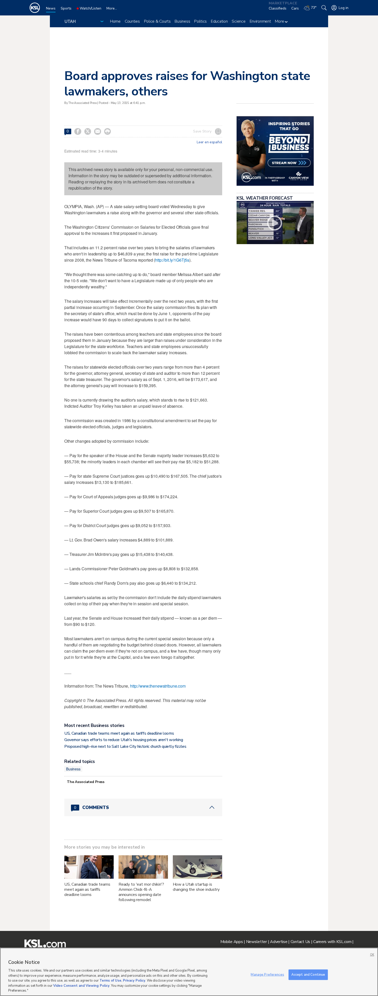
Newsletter (256, 942)
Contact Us (300, 942)
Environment (260, 21)
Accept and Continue (308, 974)
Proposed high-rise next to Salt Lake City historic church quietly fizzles (125, 746)
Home (115, 21)
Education (219, 21)
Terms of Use (110, 980)
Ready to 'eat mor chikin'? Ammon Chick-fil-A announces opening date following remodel (141, 892)
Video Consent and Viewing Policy (81, 985)
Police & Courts (157, 21)
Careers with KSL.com (332, 942)
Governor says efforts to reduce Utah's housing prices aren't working (123, 740)
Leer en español (209, 142)
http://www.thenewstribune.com (158, 686)
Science (238, 21)
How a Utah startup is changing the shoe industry (196, 887)
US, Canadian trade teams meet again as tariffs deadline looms (119, 733)
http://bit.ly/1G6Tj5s (172, 260)
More (280, 21)
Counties (132, 21)
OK (372, 955)
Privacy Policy (134, 980)
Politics (200, 21)
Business (182, 21)
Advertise (278, 942)
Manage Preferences (267, 974)
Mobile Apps (231, 942)
